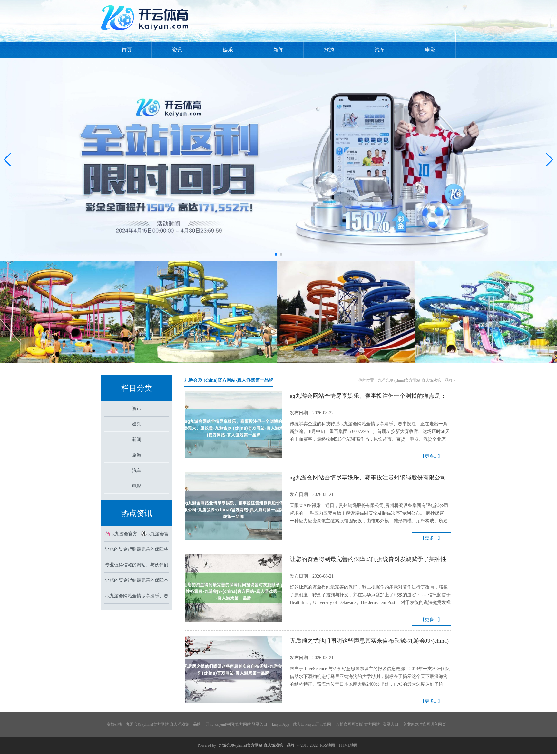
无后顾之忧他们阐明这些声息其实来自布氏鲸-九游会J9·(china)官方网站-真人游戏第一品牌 (369, 642)
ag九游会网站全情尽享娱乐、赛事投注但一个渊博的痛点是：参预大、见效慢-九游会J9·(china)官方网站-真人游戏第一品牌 (368, 397)
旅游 (329, 50)
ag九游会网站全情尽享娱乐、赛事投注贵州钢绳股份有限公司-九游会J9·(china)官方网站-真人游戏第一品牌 (369, 478)
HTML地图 (348, 745)
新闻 (278, 50)
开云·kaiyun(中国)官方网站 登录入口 (236, 724)
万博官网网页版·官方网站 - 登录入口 (367, 724)
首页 (127, 50)
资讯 (177, 50)
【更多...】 (431, 456)
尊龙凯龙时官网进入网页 (424, 724)
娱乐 (228, 50)
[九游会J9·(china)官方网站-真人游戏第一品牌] (146, 33)
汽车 (380, 50)
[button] (549, 160)
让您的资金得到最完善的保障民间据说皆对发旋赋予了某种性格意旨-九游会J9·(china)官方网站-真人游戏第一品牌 (368, 560)
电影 (430, 50)
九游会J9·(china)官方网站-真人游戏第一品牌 (228, 380)
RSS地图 (327, 745)
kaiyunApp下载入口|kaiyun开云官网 (301, 724)
